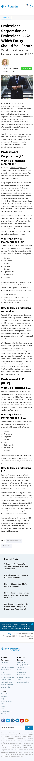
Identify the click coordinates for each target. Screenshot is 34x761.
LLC (2, 665)
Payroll (19, 680)
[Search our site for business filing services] (27, 5)
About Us (4, 696)
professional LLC (6, 545)
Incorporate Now (26, 68)
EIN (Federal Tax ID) (7, 677)
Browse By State (6, 675)
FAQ (2, 699)
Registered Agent (6, 682)
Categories (5, 17)
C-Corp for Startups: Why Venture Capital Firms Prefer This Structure (16, 566)
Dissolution (20, 667)
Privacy (3, 706)
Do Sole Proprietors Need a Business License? (16, 576)
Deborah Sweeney (12, 68)
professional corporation (14, 540)
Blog (9, 634)
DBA (2, 672)
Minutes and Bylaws (7, 684)
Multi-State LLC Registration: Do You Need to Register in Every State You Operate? (16, 606)
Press (3, 708)
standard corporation (17, 168)
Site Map (4, 713)
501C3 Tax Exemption (23, 677)
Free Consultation (6, 711)
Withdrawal (20, 670)
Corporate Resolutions (24, 682)
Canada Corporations (7, 667)
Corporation (4, 662)
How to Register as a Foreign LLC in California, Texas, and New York (16, 595)
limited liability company (18, 114)
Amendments (21, 675)
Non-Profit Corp (6, 670)
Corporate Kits (5, 687)
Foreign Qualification (23, 665)
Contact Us (4, 694)
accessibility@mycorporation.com (19, 628)
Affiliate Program (6, 701)
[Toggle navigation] (4, 11)
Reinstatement (21, 672)
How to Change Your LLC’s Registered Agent (15, 585)
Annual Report (21, 662)
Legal (2, 704)
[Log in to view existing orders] (31, 5)
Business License (6, 680)
